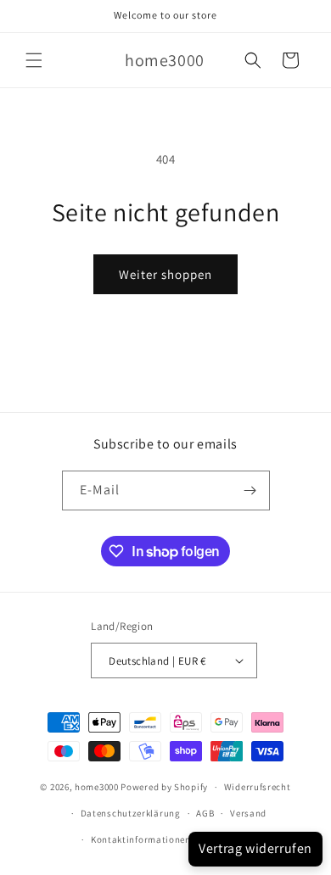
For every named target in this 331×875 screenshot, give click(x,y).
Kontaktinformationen (141, 839)
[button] (34, 60)
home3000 (97, 787)
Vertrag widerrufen (255, 848)
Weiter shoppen (165, 274)
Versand (248, 813)
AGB (205, 813)
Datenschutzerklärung (131, 813)
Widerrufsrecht (257, 787)
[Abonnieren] (250, 490)
